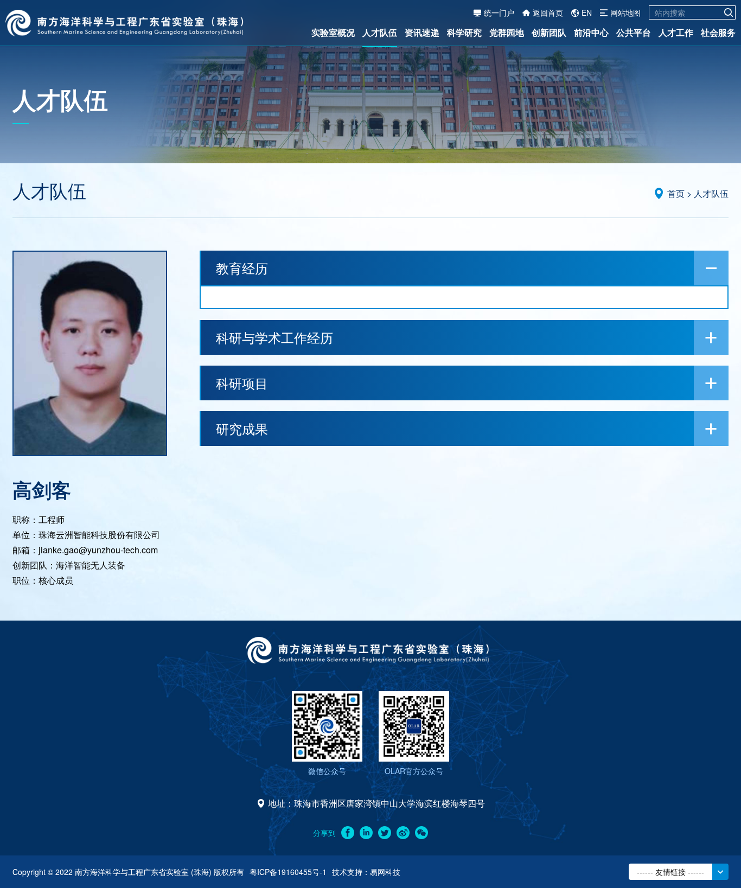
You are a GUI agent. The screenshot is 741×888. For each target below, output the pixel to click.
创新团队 (549, 32)
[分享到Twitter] (384, 832)
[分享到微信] (421, 832)
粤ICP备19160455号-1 (288, 871)
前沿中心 (591, 32)
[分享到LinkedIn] (366, 832)
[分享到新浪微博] (403, 832)
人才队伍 (379, 32)
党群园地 (506, 32)
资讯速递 (422, 32)
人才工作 (676, 32)
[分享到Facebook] (347, 832)
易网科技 (385, 871)
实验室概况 (333, 32)
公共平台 (633, 32)
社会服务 (718, 32)
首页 (676, 193)
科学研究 (464, 32)
